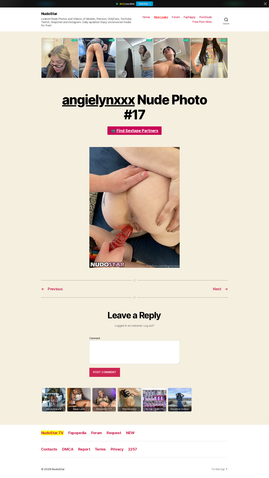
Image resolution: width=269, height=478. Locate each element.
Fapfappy (190, 17)
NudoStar (49, 13)
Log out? (148, 325)
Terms (100, 449)
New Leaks (161, 17)
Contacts (49, 449)
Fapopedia (77, 433)
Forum (176, 17)
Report (84, 449)
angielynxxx (98, 100)
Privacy (117, 449)
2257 (132, 449)
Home (146, 17)
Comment (94, 338)
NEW (130, 433)
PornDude (205, 17)
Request (113, 433)
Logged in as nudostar (128, 325)
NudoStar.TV (52, 433)
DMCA (67, 449)
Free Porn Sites (202, 21)
